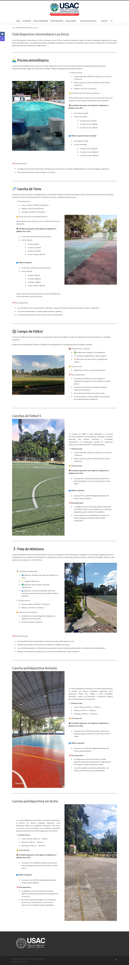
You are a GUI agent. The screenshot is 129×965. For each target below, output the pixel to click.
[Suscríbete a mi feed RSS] (116, 959)
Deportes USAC (21, 959)
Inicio (13, 27)
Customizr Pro (23, 961)
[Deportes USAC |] (64, 9)
